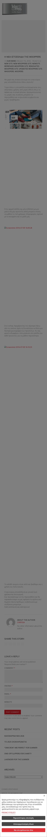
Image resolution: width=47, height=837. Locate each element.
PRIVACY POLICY (9, 812)
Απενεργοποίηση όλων (23, 824)
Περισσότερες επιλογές (23, 818)
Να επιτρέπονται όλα (23, 830)
